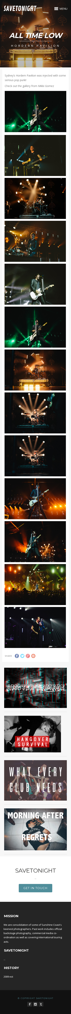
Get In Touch (35, 888)
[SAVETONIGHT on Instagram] (35, 1004)
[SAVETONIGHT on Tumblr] (41, 1004)
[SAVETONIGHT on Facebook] (29, 1004)
